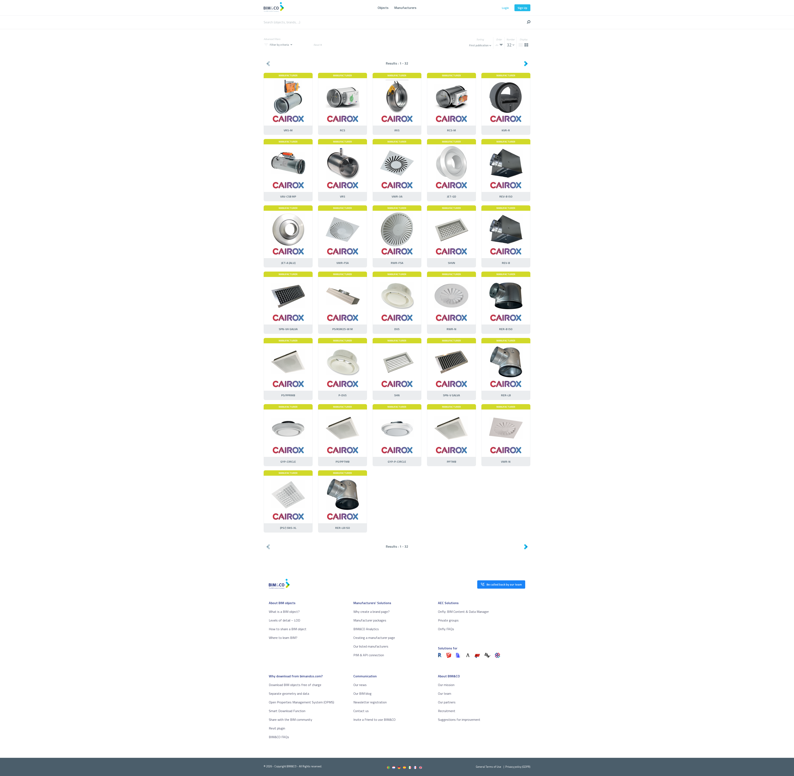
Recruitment (446, 710)
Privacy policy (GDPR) (517, 767)
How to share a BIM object (287, 628)
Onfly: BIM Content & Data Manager (463, 611)
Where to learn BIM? (283, 637)
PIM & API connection (368, 655)
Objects (383, 7)
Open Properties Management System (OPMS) (301, 702)
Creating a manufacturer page (374, 637)
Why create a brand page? (371, 611)
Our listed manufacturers (370, 646)
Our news (360, 684)
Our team (444, 693)
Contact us (361, 710)
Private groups (448, 620)
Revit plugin (277, 728)
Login (505, 8)
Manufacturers (405, 7)
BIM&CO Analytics (366, 628)
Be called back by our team (504, 584)
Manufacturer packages (369, 620)
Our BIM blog (362, 693)
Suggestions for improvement (459, 719)
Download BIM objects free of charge (295, 684)
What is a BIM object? (284, 611)
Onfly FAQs (446, 628)
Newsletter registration (370, 702)
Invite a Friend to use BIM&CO (374, 719)
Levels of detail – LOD (284, 620)
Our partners (447, 702)
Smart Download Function (287, 710)
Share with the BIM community (290, 719)
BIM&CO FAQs (279, 736)
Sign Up (522, 8)
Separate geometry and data (289, 693)
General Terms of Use (488, 767)
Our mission (446, 684)
